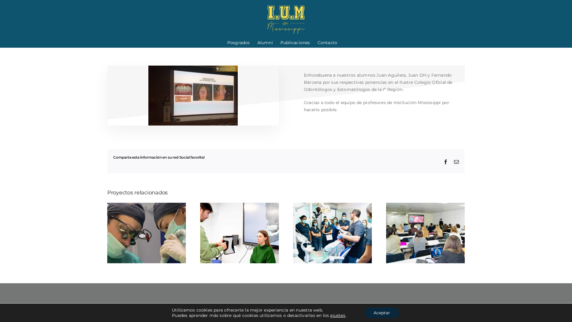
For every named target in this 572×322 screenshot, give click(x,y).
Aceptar (382, 312)
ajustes (337, 315)
